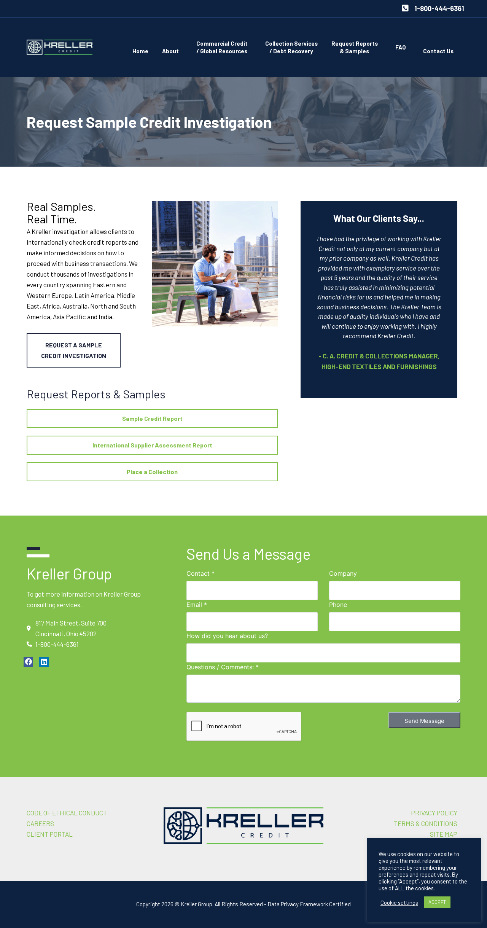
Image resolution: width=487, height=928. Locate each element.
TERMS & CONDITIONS (425, 823)
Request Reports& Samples (354, 47)
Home (140, 51)
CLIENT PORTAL (50, 834)
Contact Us (438, 51)
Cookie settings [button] (399, 902)
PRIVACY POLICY (434, 813)
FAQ (400, 47)
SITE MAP (443, 834)
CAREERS (40, 823)
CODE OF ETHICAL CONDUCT (67, 813)
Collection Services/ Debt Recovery (291, 47)
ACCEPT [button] (437, 902)
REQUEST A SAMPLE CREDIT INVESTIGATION (73, 350)
